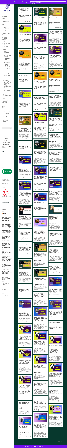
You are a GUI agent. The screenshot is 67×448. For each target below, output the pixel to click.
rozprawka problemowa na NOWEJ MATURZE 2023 (7, 83)
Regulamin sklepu (6, 144)
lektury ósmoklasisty (7, 52)
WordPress (7, 297)
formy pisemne (6, 80)
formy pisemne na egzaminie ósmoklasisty (7, 56)
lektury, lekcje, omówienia (7, 65)
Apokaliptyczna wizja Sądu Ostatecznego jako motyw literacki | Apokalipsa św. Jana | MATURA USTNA (7, 278)
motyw (6, 53)
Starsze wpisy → (60, 441)
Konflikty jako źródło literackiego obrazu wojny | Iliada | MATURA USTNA (6, 260)
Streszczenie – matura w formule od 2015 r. (7, 90)
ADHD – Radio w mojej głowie (6, 41)
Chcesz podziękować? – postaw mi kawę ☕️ (7, 28)
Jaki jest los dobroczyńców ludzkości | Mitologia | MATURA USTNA (6, 256)
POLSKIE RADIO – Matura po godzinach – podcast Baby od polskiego (6, 33)
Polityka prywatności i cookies (30, 446)
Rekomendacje (6, 21)
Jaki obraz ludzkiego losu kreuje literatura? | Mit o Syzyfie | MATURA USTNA (7, 273)
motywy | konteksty (8, 68)
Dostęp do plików (6, 142)
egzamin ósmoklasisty (6, 50)
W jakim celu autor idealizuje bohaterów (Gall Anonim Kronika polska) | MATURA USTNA (6, 221)
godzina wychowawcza (5, 104)
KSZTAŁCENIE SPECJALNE (7, 100)
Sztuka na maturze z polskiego (9, 71)
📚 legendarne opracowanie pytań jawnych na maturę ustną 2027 (44, 1)
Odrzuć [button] (33, 3)
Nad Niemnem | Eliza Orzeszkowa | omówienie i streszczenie (7, 241)
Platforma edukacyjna (4, 17)
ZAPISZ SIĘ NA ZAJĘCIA (6, 18)
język (4, 47)
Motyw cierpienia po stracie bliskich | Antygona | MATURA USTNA (6, 248)
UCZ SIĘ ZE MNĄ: (5, 46)
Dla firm (5, 30)
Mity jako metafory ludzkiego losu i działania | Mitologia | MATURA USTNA (6, 265)
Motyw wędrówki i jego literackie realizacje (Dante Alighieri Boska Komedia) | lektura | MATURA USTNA (6, 226)
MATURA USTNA (7, 75)
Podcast (4, 213)
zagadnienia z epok (7, 63)
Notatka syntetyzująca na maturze (8, 86)
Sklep (3, 24)
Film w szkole (8, 74)
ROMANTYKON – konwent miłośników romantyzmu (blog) (7, 110)
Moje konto (6, 140)
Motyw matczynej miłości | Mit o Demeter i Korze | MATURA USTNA (6, 269)
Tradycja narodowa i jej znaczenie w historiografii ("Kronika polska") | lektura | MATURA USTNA (6, 237)
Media (3, 107)
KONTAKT (4, 25)
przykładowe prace (8, 59)
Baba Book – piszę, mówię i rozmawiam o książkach (6, 44)
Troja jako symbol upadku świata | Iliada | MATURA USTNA (6, 244)
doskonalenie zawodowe (5, 102)
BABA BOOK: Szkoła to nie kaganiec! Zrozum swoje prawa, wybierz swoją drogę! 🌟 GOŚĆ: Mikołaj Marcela (6, 217)
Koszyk (5, 136)
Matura (4, 60)
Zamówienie (6, 138)
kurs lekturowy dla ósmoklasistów (58, 1)
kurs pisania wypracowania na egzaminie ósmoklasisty (40, 1)
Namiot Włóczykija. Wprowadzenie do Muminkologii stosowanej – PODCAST (6, 38)
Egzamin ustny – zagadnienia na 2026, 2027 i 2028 (8, 78)
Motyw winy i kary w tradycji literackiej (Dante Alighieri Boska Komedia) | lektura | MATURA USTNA (6, 231)
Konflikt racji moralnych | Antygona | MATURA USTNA (6, 252)
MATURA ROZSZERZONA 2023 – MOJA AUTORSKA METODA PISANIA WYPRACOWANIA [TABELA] (7, 96)
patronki (4, 106)
